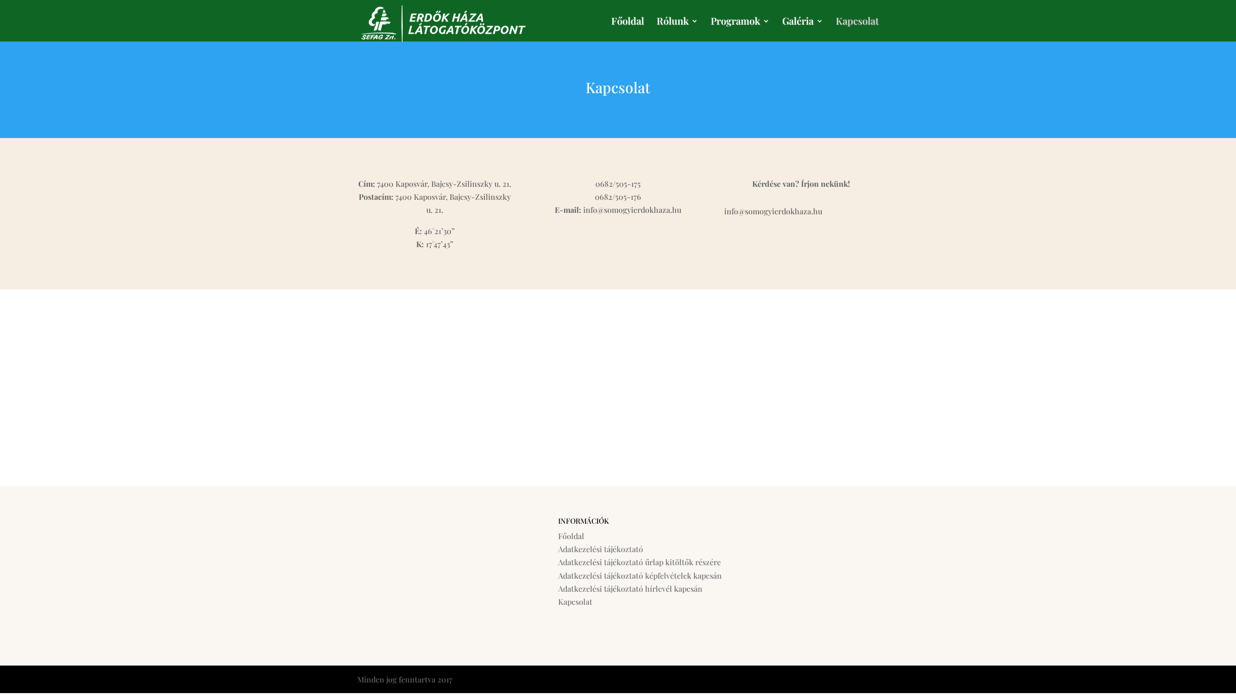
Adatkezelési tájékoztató (600, 549)
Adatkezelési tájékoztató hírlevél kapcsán (630, 589)
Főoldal (627, 22)
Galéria (798, 22)
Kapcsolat (857, 22)
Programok (735, 22)
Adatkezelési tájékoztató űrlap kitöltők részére (639, 562)
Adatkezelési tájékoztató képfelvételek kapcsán (640, 575)
